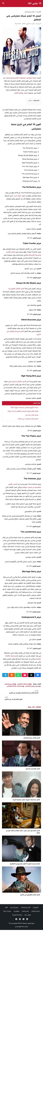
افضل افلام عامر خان (31, 415)
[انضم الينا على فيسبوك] (16, 919)
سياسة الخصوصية (17, 915)
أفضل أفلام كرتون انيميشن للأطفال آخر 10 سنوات (23, 411)
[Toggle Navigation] (40, 3)
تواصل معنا (28, 915)
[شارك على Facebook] (37, 675)
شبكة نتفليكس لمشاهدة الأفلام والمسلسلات (21, 78)
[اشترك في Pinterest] (19, 919)
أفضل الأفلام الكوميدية (16, 288)
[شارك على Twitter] (31, 675)
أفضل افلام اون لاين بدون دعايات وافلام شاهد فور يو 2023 (23, 831)
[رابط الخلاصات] (23, 919)
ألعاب (6, 907)
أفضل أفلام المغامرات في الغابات (28, 418)
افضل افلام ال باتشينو (33, 769)
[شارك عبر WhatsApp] (18, 675)
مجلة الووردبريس (19, 926)
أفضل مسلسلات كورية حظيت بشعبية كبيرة (26, 799)
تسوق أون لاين (14, 907)
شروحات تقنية (7, 911)
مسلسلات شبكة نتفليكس (15, 686)
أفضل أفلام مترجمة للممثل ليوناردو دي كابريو (23, 692)
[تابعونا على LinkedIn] (26, 919)
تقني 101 (33, 3)
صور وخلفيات (25, 911)
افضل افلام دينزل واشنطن (31, 738)
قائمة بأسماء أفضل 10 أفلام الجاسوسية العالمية (25, 864)
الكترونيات (35, 907)
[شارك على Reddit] (11, 675)
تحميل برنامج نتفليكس (32, 686)
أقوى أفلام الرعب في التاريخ (13, 698)
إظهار (30, 101)
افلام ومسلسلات (9, 684)
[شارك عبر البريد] (24, 675)
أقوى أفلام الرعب (19, 195)
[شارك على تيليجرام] (5, 675)
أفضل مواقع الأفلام (21, 93)
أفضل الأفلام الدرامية (19, 381)
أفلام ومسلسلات (29, 12)
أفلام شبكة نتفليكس (23, 684)
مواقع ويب (16, 911)
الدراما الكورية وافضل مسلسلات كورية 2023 (24, 407)
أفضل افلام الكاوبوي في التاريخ (30, 895)
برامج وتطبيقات (35, 911)
